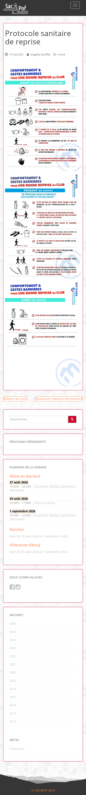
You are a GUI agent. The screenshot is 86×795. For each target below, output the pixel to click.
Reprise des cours (16, 399)
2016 (13, 705)
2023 (13, 648)
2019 (13, 681)
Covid (61, 54)
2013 (13, 721)
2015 (13, 713)
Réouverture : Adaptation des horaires (58, 399)
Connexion (17, 749)
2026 (13, 623)
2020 (13, 672)
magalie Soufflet (40, 54)
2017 (13, 697)
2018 (13, 689)
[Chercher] (72, 419)
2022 (13, 656)
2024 (13, 640)
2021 (13, 664)
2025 (13, 632)
